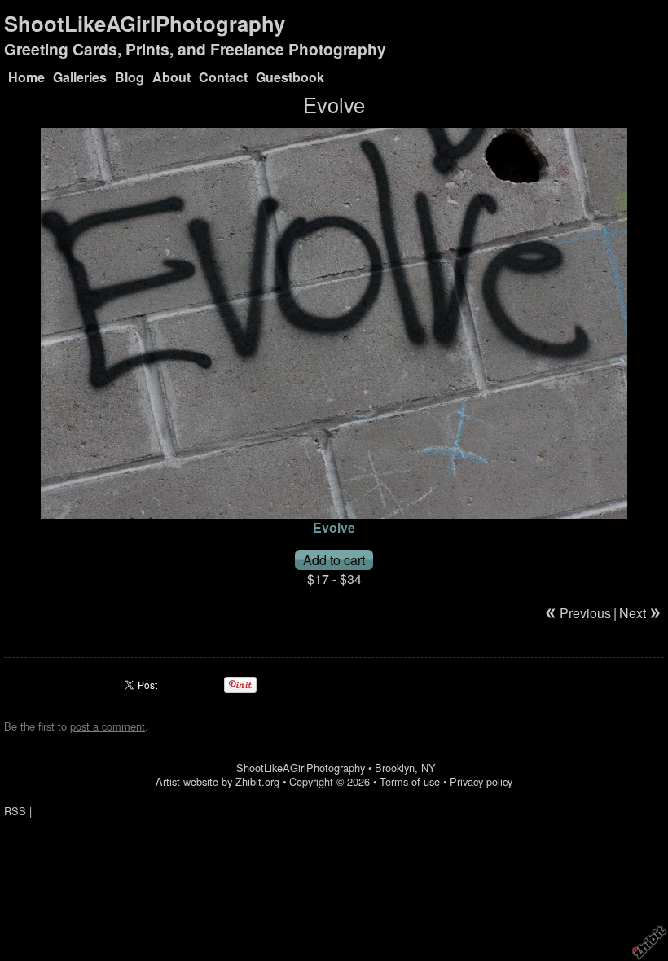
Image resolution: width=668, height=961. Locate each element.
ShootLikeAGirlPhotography (144, 23)
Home (26, 77)
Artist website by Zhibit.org (217, 781)
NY (428, 767)
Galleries (80, 77)
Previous (585, 612)
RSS (15, 810)
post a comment (107, 726)
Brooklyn (395, 767)
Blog (129, 77)
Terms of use (410, 781)
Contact (223, 77)
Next (632, 612)
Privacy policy (481, 781)
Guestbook (290, 77)
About (171, 77)
